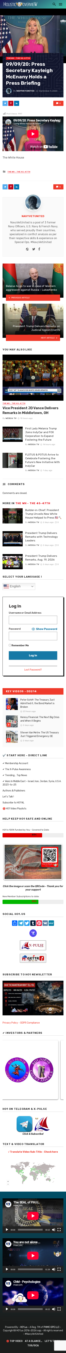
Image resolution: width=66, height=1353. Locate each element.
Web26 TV (11, 418)
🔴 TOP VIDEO (14, 1341)
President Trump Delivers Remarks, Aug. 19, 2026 (41, 557)
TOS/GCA (33, 1345)
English (15, 586)
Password (15, 628)
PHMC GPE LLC (51, 1327)
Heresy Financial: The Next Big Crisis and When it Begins (39, 719)
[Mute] (53, 1229)
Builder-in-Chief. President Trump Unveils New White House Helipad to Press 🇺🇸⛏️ (43, 513)
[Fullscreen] (59, 1229)
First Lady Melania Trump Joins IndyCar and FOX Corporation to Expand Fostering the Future (41, 434)
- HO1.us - (24, 1327)
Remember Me (20, 645)
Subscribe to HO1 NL (13, 802)
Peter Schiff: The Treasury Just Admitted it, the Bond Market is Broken (37, 703)
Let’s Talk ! (8, 796)
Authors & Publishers (14, 790)
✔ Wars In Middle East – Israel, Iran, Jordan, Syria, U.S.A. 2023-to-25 (32, 783)
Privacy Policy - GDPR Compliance (21, 1022)
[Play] (7, 1229)
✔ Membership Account (15, 763)
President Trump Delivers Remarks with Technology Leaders (41, 536)
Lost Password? (33, 669)
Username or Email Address (25, 612)
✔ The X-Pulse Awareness (17, 769)
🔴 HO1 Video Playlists (14, 808)
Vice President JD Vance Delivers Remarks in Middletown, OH (30, 410)
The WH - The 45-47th (18, 58)
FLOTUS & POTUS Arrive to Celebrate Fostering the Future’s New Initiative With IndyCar (42, 460)
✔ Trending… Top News (15, 775)
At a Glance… (33, 1341)
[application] (33, 1215)
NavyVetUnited (25, 91)
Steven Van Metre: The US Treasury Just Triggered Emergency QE (39, 734)
